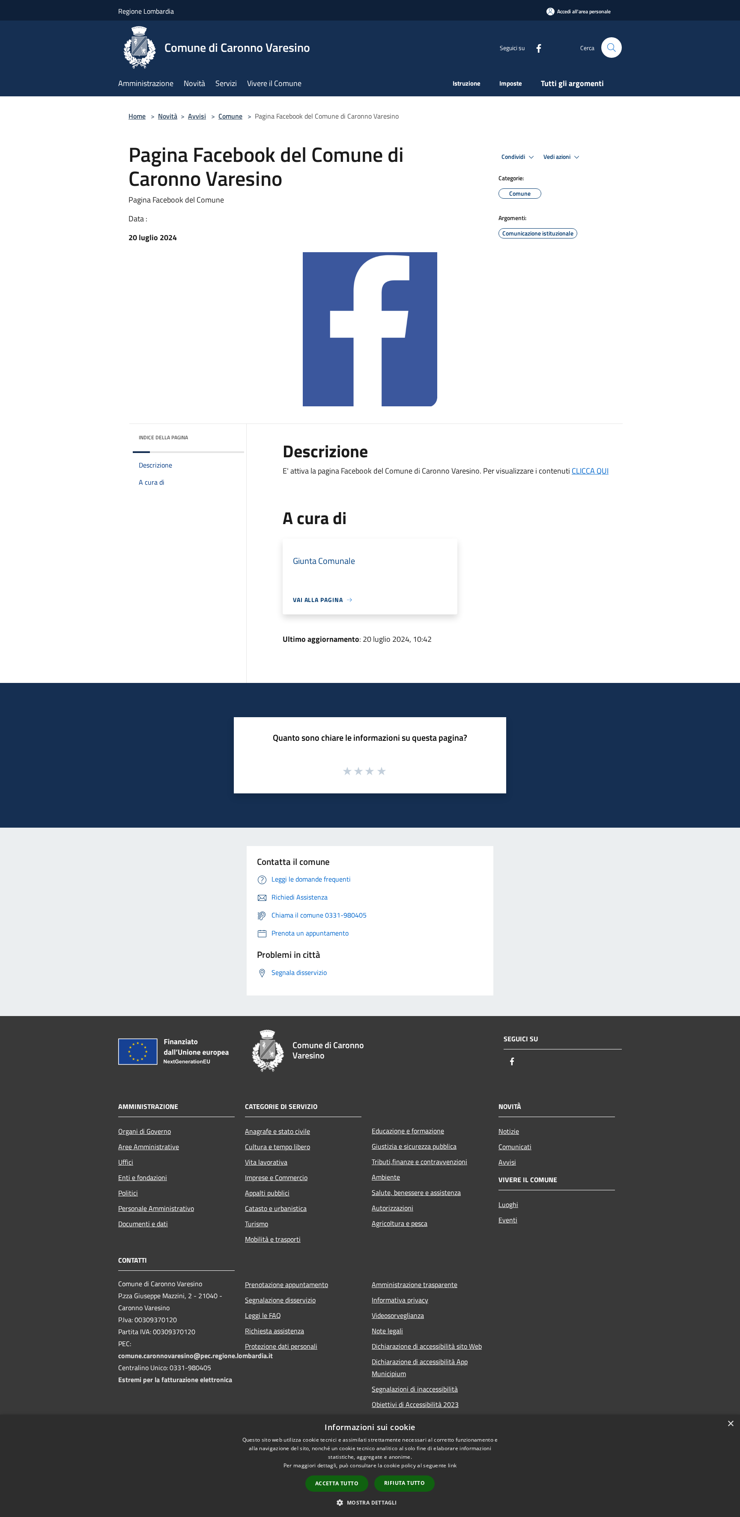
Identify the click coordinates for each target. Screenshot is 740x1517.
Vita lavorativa (266, 1162)
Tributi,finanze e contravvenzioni (419, 1161)
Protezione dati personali (281, 1346)
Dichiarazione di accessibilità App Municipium (420, 1367)
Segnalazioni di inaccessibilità (415, 1389)
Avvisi (197, 116)
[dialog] (370, 1466)
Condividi (513, 156)
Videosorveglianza (398, 1315)
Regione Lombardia (146, 11)
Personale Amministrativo (156, 1208)
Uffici (125, 1162)
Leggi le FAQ (263, 1315)
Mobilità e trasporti (273, 1239)
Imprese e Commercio (276, 1177)
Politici (128, 1193)
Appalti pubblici (267, 1193)
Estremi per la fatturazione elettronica (175, 1379)
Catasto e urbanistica (276, 1208)
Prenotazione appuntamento (286, 1284)
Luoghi (508, 1204)
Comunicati (514, 1146)
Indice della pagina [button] (163, 437)
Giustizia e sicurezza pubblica (414, 1146)
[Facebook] (535, 47)
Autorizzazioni (392, 1208)
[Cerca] (611, 47)
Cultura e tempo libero (277, 1146)
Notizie (508, 1131)
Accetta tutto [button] (336, 1483)
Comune (230, 116)
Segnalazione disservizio (280, 1300)
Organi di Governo (144, 1131)
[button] (370, 1502)
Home (137, 116)
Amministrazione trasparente (414, 1284)
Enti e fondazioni (142, 1177)
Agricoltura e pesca (399, 1223)
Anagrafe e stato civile (277, 1131)
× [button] (730, 1424)
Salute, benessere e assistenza (416, 1192)
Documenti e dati (143, 1224)
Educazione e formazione (408, 1131)
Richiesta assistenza (274, 1331)
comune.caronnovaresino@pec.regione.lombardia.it (195, 1355)
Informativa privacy (400, 1300)
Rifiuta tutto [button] (404, 1483)
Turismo (256, 1224)
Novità (167, 116)
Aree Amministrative (148, 1146)
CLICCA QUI (590, 471)
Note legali (387, 1331)
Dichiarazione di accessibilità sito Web (427, 1346)
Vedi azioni (557, 156)
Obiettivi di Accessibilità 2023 (415, 1404)
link (452, 1465)
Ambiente (386, 1177)
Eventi (507, 1220)
